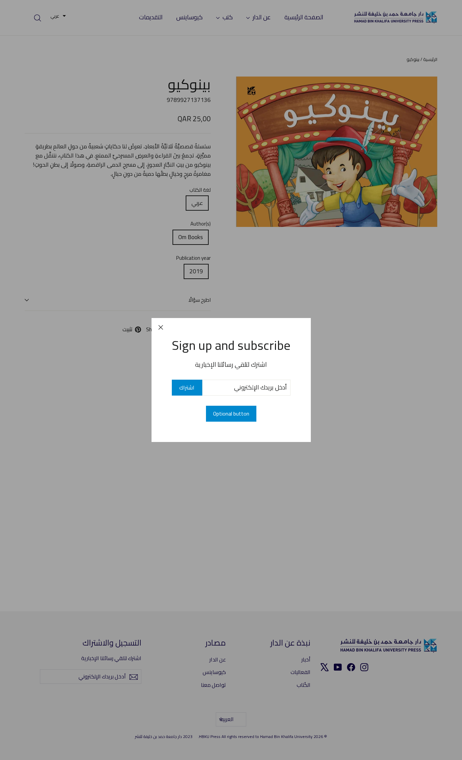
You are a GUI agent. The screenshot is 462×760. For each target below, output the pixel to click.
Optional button (231, 413)
